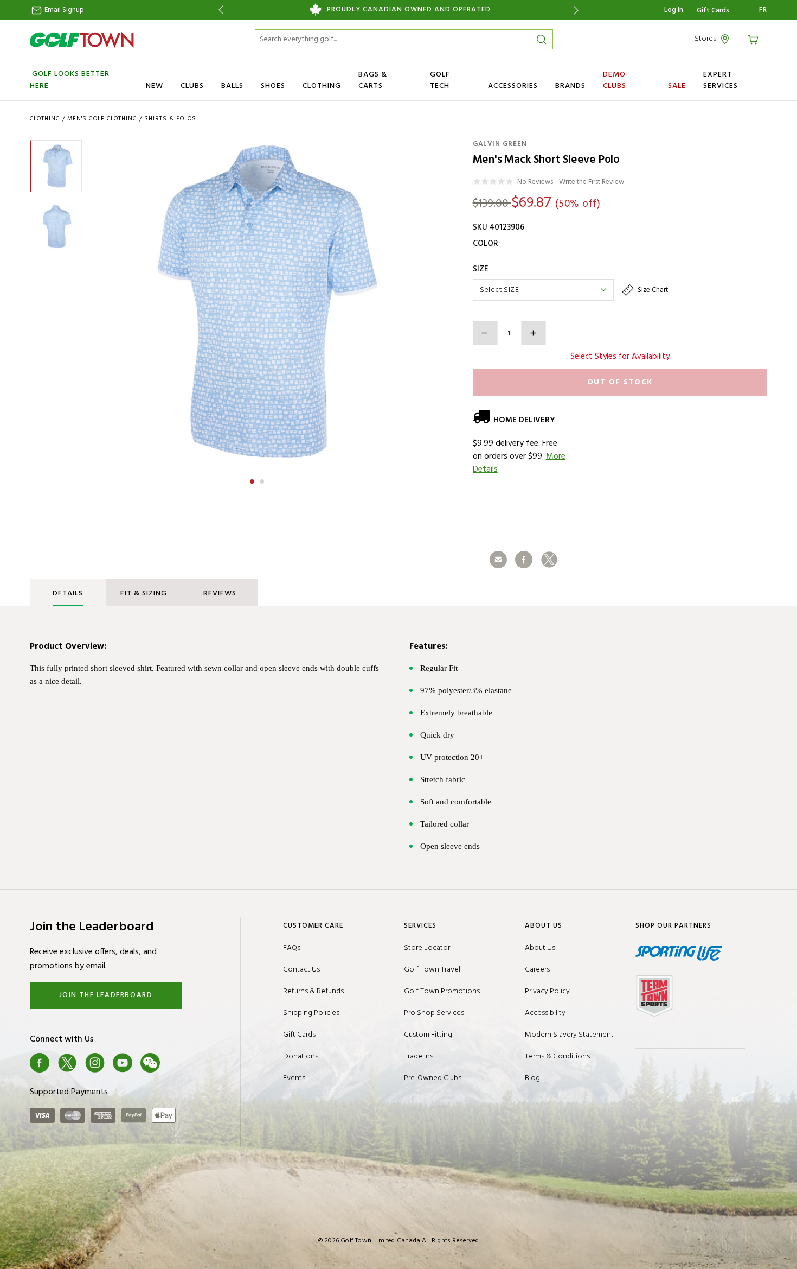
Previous (218, 10)
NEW (154, 86)
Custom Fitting (428, 1035)
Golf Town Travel (432, 969)
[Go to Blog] (178, 1063)
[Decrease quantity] (485, 333)
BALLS (232, 86)
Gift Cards (713, 11)
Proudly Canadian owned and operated (409, 9)
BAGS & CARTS (372, 80)
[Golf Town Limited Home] (82, 39)
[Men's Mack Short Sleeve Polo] (257, 302)
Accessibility (545, 1013)
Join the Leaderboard (106, 995)
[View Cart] (754, 39)
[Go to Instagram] (95, 1063)
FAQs (291, 948)
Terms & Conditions (557, 1056)
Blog (532, 1078)
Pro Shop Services (434, 1013)
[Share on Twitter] (549, 559)
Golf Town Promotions (442, 991)
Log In (673, 10)
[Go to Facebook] (39, 1063)
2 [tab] (263, 479)
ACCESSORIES (513, 86)
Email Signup (63, 10)
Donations (300, 1056)
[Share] (498, 559)
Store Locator (427, 948)
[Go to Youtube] (122, 1063)
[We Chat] (150, 1063)
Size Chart (652, 290)
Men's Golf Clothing (102, 119)
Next (578, 10)
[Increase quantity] (534, 333)
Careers (537, 969)
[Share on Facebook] (523, 559)
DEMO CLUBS (614, 80)
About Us (540, 948)
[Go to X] (67, 1063)
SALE (677, 86)
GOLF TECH (440, 80)
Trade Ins (418, 1056)
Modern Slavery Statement (569, 1035)
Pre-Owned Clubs (432, 1078)
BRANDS (570, 86)
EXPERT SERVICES (720, 80)
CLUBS (192, 86)
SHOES (273, 86)
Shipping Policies (311, 1013)
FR (763, 10)
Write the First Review (591, 182)
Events (294, 1078)
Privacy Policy (547, 991)
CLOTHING (322, 86)
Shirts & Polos (170, 119)
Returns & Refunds (313, 991)
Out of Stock (620, 382)
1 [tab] (253, 479)
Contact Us (301, 969)
